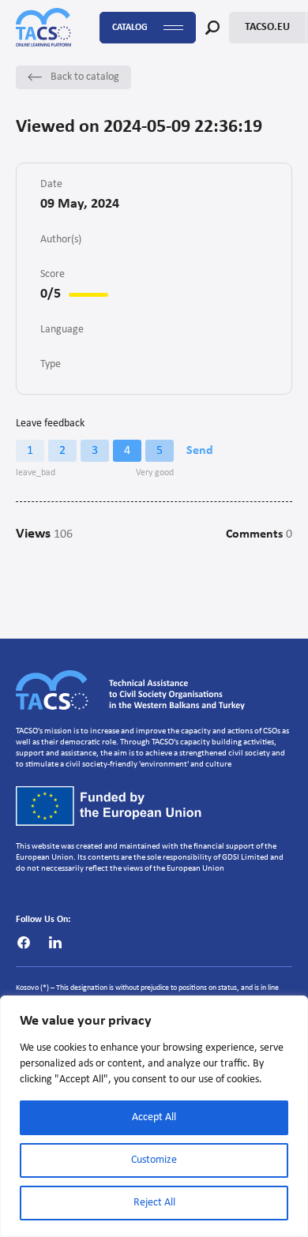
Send (199, 450)
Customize (154, 1160)
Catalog (130, 27)
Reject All (154, 1203)
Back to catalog (85, 77)
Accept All (154, 1117)
